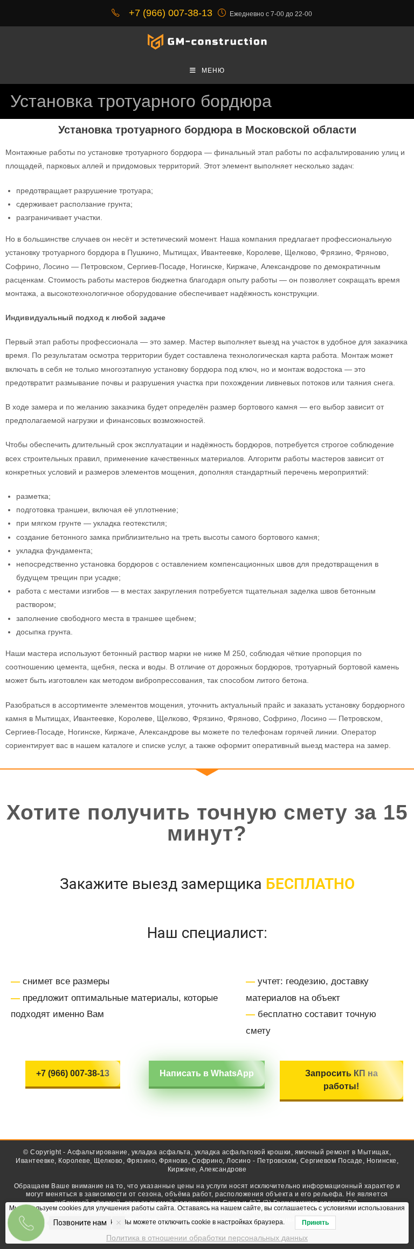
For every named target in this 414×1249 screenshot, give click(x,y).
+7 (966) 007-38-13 (72, 1073)
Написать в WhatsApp (207, 1073)
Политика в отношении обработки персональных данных (207, 1237)
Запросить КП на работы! (341, 1080)
